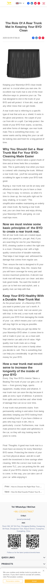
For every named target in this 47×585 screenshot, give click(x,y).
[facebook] (28, 3)
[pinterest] (39, 3)
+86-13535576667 (23, 511)
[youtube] (35, 3)
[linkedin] (32, 3)
